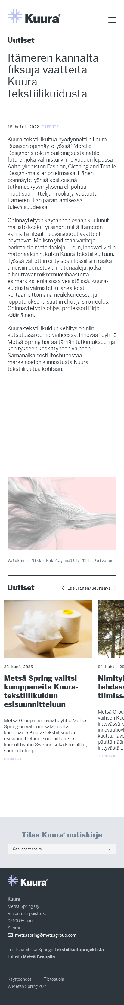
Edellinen (78, 587)
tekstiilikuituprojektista (79, 949)
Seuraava (101, 587)
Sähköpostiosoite (27, 848)
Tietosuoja (54, 979)
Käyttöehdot (19, 979)
